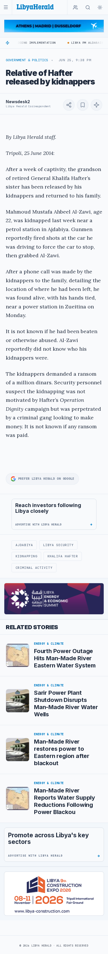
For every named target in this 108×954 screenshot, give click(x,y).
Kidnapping (26, 556)
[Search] (88, 7)
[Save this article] (82, 105)
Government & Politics (27, 60)
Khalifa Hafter (63, 556)
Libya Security (58, 545)
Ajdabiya (24, 545)
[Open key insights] (96, 105)
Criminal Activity (34, 568)
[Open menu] (6, 7)
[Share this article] (69, 105)
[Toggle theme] (100, 7)
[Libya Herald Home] (35, 7)
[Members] (75, 7)
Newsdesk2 (18, 101)
